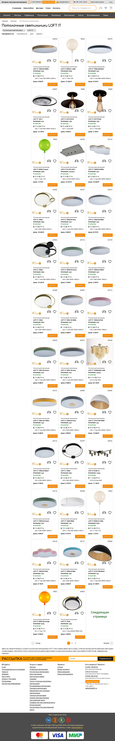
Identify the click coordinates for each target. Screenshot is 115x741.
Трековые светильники (38, 688)
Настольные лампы (37, 676)
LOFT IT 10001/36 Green (41, 370)
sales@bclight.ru (64, 2)
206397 (54, 89)
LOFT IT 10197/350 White (96, 420)
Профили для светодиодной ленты (42, 702)
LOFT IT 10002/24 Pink (95, 320)
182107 (82, 189)
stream (98, 372)
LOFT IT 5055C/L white (68, 69)
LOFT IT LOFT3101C (67, 119)
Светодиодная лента (37, 700)
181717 (82, 541)
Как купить (6, 676)
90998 (82, 89)
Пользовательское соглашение (13, 669)
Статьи (60, 667)
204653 (82, 591)
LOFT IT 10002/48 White (96, 219)
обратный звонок (48, 2)
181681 (54, 240)
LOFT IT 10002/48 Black (96, 69)
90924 (82, 39)
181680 (54, 290)
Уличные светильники (38, 695)
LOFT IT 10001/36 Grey (68, 370)
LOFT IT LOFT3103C (94, 119)
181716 (109, 139)
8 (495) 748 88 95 (91, 667)
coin (70, 523)
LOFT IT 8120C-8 (93, 471)
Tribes (98, 473)
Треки (105, 15)
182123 (109, 189)
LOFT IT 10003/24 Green (41, 521)
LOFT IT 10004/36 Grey (68, 219)
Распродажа (6, 681)
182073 (82, 340)
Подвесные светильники (39, 669)
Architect (72, 171)
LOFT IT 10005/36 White (96, 169)
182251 (109, 441)
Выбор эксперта (64, 669)
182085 (82, 390)
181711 (109, 290)
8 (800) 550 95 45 (91, 676)
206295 (109, 390)
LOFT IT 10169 (65, 621)
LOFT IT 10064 (38, 270)
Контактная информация (11, 684)
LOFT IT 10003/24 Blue (68, 571)
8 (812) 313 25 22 (91, 671)
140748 (82, 139)
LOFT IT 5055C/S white (95, 521)
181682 (54, 189)
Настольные (69, 15)
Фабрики (5, 674)
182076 (109, 39)
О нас (4, 667)
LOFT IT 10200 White (67, 521)
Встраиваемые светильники (40, 686)
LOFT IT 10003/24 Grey (68, 420)
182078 (54, 340)
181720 (109, 240)
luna (42, 121)
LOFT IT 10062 (65, 471)
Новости (5, 672)
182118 (54, 541)
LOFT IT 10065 (38, 219)
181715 (54, 491)
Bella (70, 71)
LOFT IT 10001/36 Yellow (41, 420)
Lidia (70, 121)
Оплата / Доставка (9, 679)
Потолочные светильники (39, 672)
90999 (110, 89)
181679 (82, 441)
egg (97, 422)
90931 (55, 139)
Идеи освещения (64, 672)
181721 (54, 390)
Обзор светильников (65, 674)
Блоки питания (35, 705)
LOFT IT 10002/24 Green (69, 270)
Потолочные (42, 15)
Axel (42, 71)
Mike (42, 222)
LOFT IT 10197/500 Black (96, 571)
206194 (109, 340)
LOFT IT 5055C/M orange (41, 621)
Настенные (56, 15)
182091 (82, 290)
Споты (80, 15)
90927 (55, 591)
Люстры (17, 15)
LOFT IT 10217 (38, 119)
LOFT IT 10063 (38, 320)
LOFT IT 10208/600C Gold (96, 370)
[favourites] (54, 60)
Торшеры (33, 679)
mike (70, 623)
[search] (93, 8)
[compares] (49, 60)
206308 (82, 491)
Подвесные (29, 15)
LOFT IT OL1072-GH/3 (68, 169)
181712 (54, 441)
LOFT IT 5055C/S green (40, 169)
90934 (110, 491)
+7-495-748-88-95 (36, 2)
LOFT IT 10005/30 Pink (40, 571)
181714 (82, 240)
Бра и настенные (36, 674)
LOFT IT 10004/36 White (41, 69)
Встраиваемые (93, 15)
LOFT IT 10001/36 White (68, 320)
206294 (109, 541)
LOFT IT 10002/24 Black (41, 471)
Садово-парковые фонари (39, 698)
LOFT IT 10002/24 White (96, 270)
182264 (54, 39)
